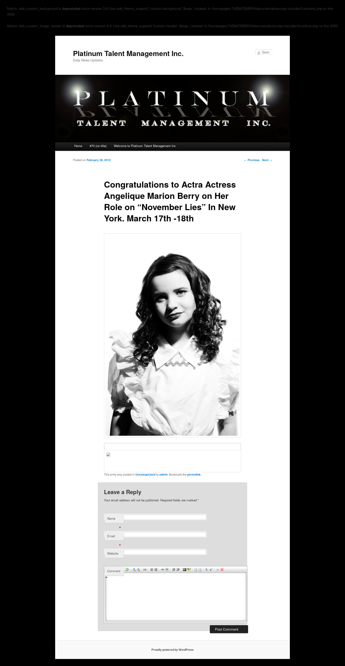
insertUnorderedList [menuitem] (200, 570)
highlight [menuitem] (189, 570)
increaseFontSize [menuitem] (134, 570)
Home (78, 146)
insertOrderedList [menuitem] (196, 570)
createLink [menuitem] (163, 570)
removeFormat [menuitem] (222, 570)
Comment (113, 571)
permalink (194, 474)
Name (114, 519)
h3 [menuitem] (145, 570)
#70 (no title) (98, 146)
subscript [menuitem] (207, 570)
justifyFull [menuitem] (156, 570)
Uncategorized (145, 474)
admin (163, 474)
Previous (252, 160)
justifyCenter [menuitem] (152, 570)
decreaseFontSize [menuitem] (138, 570)
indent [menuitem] (174, 570)
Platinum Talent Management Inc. (128, 53)
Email (114, 537)
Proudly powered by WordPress (172, 649)
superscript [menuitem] (211, 570)
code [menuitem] (185, 570)
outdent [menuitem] (178, 570)
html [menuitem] (218, 570)
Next (267, 160)
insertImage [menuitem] (167, 570)
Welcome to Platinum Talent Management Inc (145, 146)
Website (112, 553)
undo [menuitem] (127, 570)
